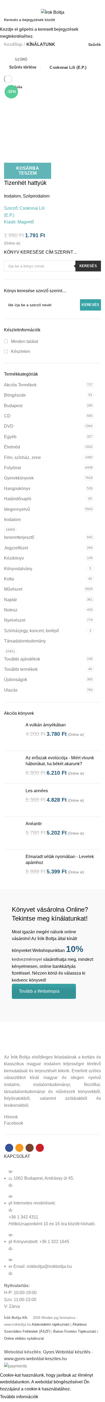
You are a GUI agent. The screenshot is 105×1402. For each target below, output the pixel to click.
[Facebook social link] (43, 3)
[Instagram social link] (55, 3)
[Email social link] (49, 3)
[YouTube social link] (62, 3)
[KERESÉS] (97, 19)
